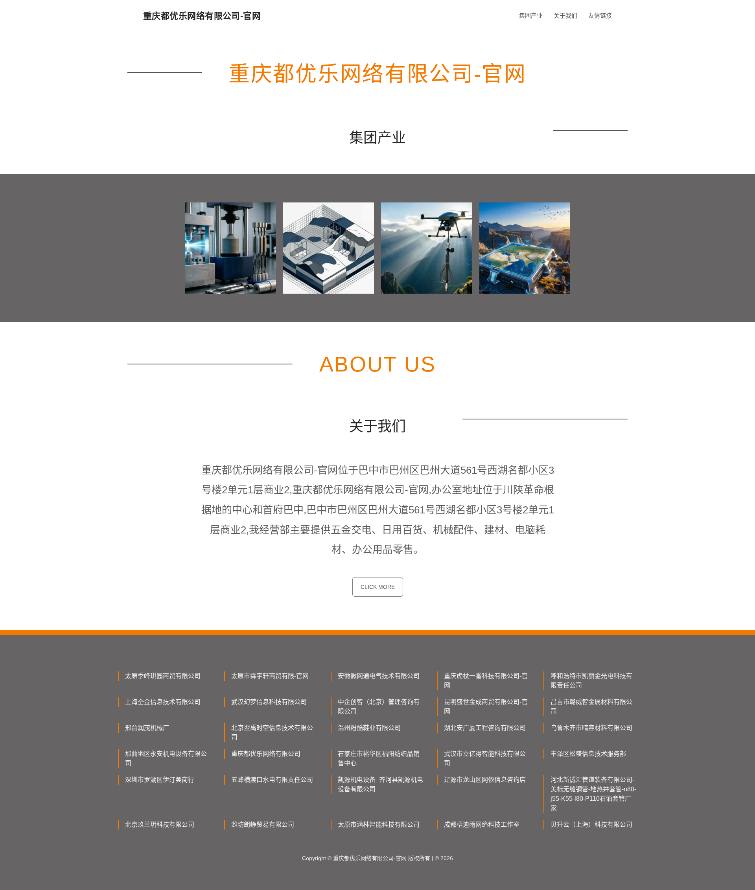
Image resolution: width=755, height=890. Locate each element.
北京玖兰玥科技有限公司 (159, 824)
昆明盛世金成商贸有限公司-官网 (486, 707)
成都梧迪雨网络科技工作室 (481, 824)
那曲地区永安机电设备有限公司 (166, 758)
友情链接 (600, 15)
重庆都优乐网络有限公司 (265, 753)
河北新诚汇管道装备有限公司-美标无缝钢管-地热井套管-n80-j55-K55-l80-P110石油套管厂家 (593, 793)
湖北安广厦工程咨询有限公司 (485, 728)
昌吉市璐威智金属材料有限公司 (591, 707)
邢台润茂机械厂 (147, 728)
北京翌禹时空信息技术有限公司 (272, 733)
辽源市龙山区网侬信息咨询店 (485, 779)
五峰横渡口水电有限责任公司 (272, 779)
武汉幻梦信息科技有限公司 (269, 702)
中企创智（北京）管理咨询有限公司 (379, 707)
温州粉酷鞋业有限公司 (369, 728)
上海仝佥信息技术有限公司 (163, 702)
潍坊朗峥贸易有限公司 (262, 824)
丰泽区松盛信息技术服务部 (588, 753)
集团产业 (531, 15)
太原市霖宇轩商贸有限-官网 (270, 676)
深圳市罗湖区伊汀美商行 (159, 779)
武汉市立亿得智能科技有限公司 (485, 758)
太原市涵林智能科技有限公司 (379, 824)
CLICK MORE (378, 587)
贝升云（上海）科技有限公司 (591, 824)
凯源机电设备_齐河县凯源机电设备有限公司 (380, 784)
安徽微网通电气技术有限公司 (379, 676)
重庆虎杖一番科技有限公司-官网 (486, 681)
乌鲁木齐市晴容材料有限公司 (591, 728)
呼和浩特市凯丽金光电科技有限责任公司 (591, 681)
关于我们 (565, 15)
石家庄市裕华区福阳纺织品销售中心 (379, 758)
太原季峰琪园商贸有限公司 (163, 676)
